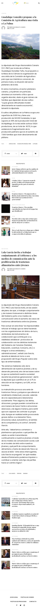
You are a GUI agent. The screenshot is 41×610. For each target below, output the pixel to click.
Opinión (3, 13)
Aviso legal (14, 597)
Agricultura (12, 143)
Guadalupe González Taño (24, 143)
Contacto (32, 601)
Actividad (15, 166)
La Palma (35, 143)
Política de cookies (27, 597)
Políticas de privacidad (18, 601)
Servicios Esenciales (18, 205)
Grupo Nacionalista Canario (17, 27)
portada (19, 473)
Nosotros (15, 549)
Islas (13, 178)
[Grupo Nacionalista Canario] (20, 3)
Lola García (12, 473)
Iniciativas (4, 248)
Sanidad (25, 473)
